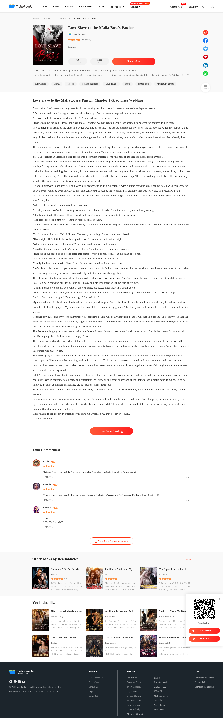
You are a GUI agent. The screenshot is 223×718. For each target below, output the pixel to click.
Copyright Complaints (204, 687)
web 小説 (158, 700)
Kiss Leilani (110, 643)
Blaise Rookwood (166, 616)
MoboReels (159, 709)
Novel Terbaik (160, 705)
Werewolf (163, 574)
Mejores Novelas (134, 696)
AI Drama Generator (136, 714)
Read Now (133, 61)
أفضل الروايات (160, 687)
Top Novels (132, 678)
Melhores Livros (161, 696)
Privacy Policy (201, 682)
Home (36, 18)
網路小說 (158, 691)
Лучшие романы (134, 705)
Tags (91, 691)
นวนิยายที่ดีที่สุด (134, 709)
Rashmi (54, 643)
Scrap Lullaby (165, 643)
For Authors (94, 682)
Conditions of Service (204, 678)
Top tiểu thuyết (160, 682)
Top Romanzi (132, 691)
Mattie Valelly (57, 616)
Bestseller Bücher (134, 682)
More (188, 560)
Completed (93, 696)
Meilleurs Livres (134, 700)
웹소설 (157, 678)
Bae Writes (110, 616)
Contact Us (93, 687)
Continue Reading (111, 431)
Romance (48, 18)
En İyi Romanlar (134, 687)
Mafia (107, 574)
